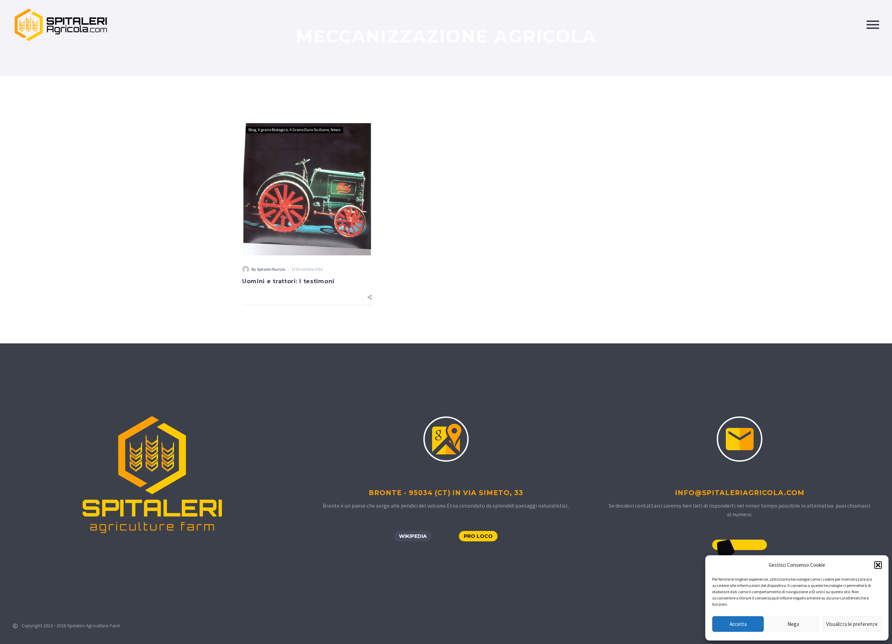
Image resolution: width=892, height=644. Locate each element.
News (335, 129)
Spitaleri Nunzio (271, 269)
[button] (878, 565)
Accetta (738, 624)
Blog (252, 129)
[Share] (369, 296)
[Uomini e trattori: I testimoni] (307, 189)
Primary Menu (873, 24)
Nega (793, 624)
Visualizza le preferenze (852, 624)
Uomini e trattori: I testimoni (288, 281)
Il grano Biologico (273, 129)
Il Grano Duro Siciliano (309, 129)
